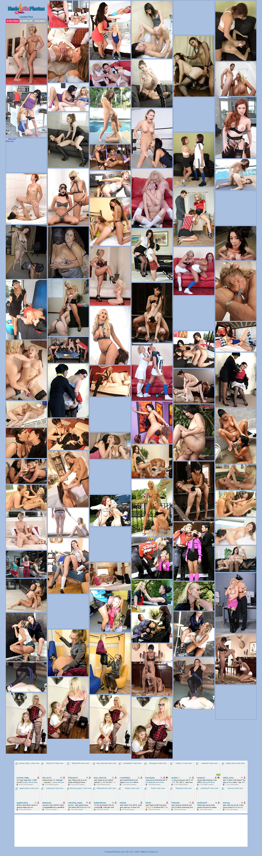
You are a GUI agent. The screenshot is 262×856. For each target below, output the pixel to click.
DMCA (143, 852)
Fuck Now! (40, 21)
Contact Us (153, 852)
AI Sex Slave (12, 21)
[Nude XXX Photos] (26, 8)
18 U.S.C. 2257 (132, 852)
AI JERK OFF (26, 21)
